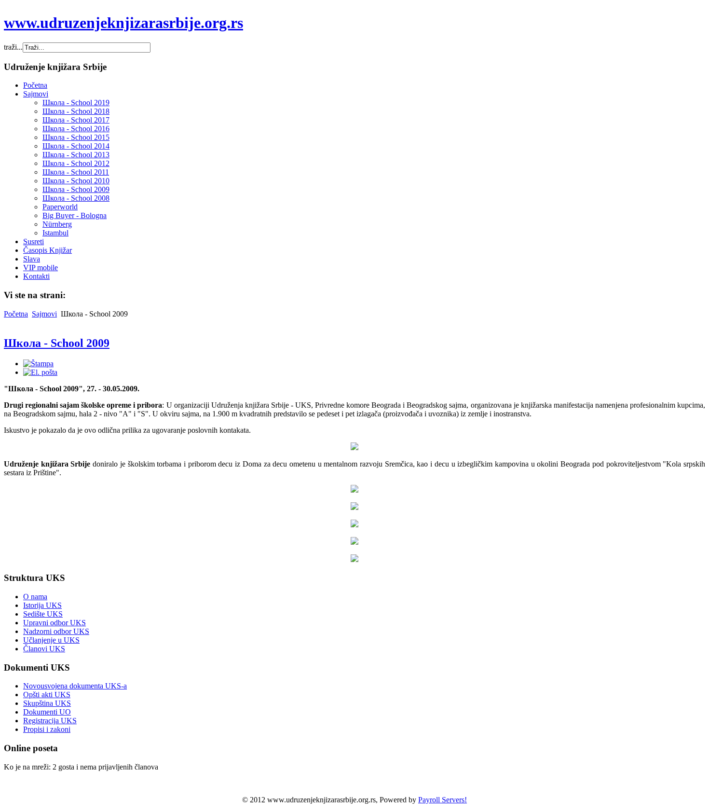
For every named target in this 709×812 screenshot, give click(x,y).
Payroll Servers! (442, 800)
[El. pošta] (40, 372)
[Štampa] (38, 363)
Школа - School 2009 (56, 343)
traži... (13, 47)
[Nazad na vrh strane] (354, 559)
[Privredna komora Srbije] (354, 447)
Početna (16, 314)
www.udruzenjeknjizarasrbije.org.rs (123, 22)
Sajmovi (44, 314)
